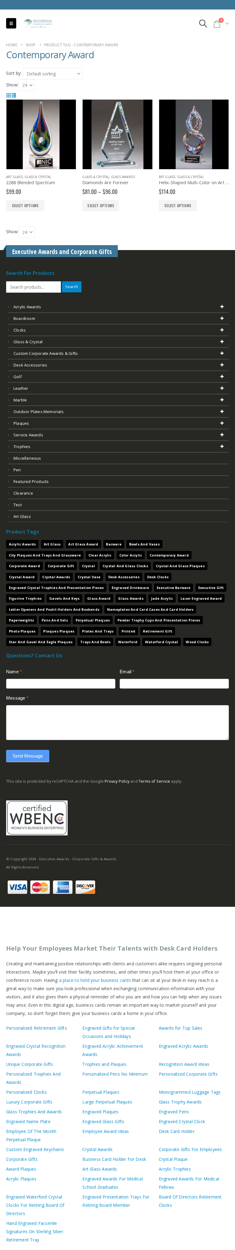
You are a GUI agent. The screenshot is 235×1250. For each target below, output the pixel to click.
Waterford (127, 642)
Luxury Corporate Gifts (29, 1102)
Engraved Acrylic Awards (183, 1046)
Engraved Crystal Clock (182, 1121)
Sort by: (14, 73)
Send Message (28, 755)
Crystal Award (22, 577)
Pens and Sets (55, 620)
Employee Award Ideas (105, 1131)
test (17, 504)
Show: (12, 85)
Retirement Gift (157, 631)
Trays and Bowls (95, 642)
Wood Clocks (197, 642)
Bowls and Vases (144, 544)
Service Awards (28, 435)
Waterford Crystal (161, 642)
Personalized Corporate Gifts (188, 1074)
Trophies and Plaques (104, 1064)
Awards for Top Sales (181, 1028)
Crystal (88, 566)
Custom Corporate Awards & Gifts (45, 353)
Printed (128, 631)
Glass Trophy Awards (180, 1102)
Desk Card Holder (177, 1131)
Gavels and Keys (64, 598)
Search (71, 286)
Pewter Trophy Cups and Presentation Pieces (159, 620)
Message (17, 698)
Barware (113, 544)
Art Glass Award (83, 544)
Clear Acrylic (100, 555)
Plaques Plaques (58, 631)
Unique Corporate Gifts (29, 1064)
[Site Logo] (35, 23)
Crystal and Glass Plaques (180, 566)
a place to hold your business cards (95, 980)
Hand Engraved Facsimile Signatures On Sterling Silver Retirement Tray (34, 1231)
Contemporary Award (169, 555)
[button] (11, 23)
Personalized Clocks (26, 1092)
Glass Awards (123, 177)
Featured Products (31, 481)
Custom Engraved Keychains (35, 1149)
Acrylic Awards (27, 307)
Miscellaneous (27, 458)
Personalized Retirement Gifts (36, 1028)
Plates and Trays (98, 631)
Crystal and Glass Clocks (125, 566)
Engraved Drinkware (130, 587)
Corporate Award (24, 566)
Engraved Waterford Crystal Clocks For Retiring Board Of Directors (35, 1205)
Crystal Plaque (173, 1159)
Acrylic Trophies (175, 1169)
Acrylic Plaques (21, 1179)
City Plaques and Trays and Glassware (45, 555)
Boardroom (24, 318)
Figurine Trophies (25, 598)
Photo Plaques (22, 631)
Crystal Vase (89, 577)
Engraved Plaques (100, 1112)
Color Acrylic (130, 555)
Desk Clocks (158, 577)
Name (14, 671)
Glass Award (98, 598)
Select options (100, 205)
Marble (20, 400)
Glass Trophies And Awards (34, 1112)
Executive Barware (173, 587)
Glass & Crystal (37, 177)
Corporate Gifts (22, 1159)
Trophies (22, 446)
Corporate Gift (61, 566)
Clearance (23, 493)
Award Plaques (21, 1169)
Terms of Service (154, 781)
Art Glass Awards (99, 1169)
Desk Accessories (30, 365)
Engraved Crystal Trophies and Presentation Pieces (56, 587)
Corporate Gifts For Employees (190, 1149)
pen (17, 470)
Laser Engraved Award (201, 598)
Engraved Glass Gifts (103, 1121)
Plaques (21, 423)
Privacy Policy (117, 781)
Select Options (25, 205)
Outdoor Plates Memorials (38, 411)
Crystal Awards (56, 577)
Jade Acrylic (162, 598)
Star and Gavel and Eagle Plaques (41, 642)
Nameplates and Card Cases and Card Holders (150, 609)
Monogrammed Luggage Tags (190, 1092)
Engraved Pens (174, 1112)
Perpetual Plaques (93, 620)
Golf (17, 376)
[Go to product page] (41, 134)
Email (127, 671)
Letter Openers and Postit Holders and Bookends (54, 609)
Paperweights (21, 620)
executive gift (211, 587)
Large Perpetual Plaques (107, 1102)
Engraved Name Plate (28, 1121)
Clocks (19, 330)
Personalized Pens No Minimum (115, 1074)
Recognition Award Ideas (184, 1064)
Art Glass (14, 177)
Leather (20, 388)
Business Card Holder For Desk (114, 1159)
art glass (22, 516)
